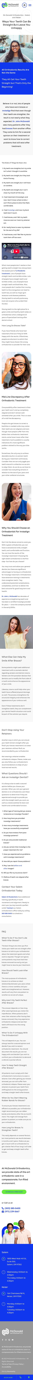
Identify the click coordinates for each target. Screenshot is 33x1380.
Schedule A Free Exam (14, 1192)
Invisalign (6, 110)
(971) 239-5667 (12, 1211)
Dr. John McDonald (21, 121)
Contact (10, 908)
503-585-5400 (7, 913)
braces (9, 128)
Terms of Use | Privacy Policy (12, 1364)
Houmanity (11, 1371)
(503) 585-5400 (12, 1208)
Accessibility (6, 1367)
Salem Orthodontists (10, 897)
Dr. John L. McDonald (9, 596)
